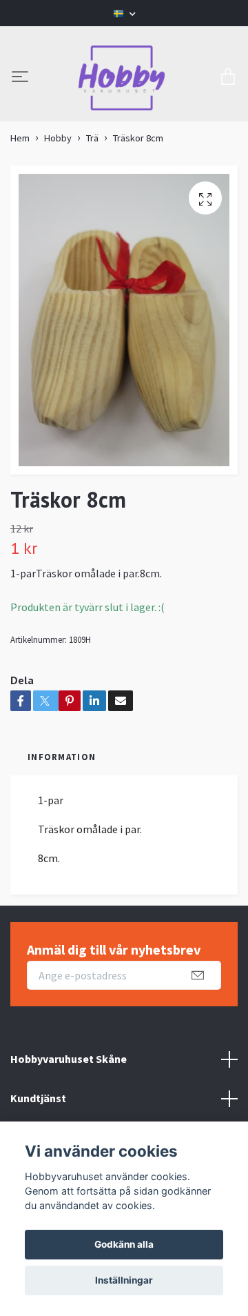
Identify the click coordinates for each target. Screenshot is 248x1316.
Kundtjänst (38, 1098)
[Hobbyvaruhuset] (122, 78)
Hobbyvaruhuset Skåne (68, 1059)
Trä (92, 138)
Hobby (58, 138)
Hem (20, 138)
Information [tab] (62, 756)
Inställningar (124, 1280)
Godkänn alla (124, 1244)
